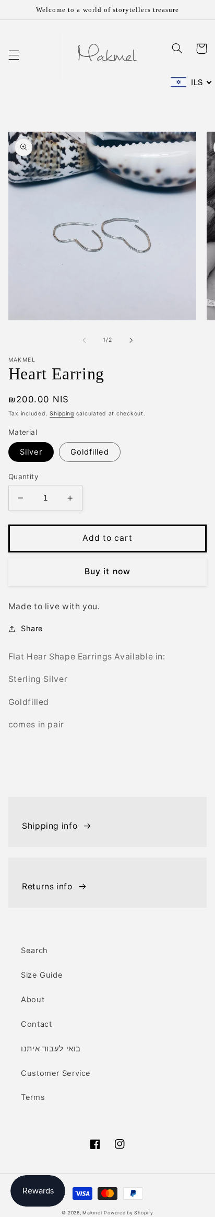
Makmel (92, 1212)
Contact (36, 1024)
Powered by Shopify (128, 1212)
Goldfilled (90, 452)
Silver (31, 452)
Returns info (47, 886)
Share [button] (32, 628)
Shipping (62, 413)
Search (34, 950)
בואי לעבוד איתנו (51, 1048)
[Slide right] (131, 340)
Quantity (23, 476)
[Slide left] (84, 340)
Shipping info (49, 826)
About (32, 999)
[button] (14, 55)
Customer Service (56, 1073)
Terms (33, 1097)
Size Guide (42, 975)
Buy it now (107, 571)
